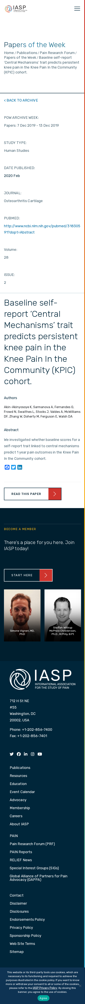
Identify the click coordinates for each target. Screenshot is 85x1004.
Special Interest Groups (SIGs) (34, 868)
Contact (17, 896)
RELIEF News (21, 860)
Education (18, 784)
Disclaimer (18, 904)
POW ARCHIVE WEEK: (21, 117)
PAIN (14, 836)
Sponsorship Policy (25, 936)
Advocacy (18, 800)
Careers (16, 816)
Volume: (10, 249)
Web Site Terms (22, 944)
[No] (80, 986)
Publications (20, 768)
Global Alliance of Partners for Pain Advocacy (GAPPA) (39, 878)
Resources (18, 776)
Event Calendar (22, 792)
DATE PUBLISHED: (19, 168)
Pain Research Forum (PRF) (32, 844)
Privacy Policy (21, 928)
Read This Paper (26, 494)
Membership (20, 808)
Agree (43, 998)
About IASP (19, 824)
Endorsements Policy (27, 920)
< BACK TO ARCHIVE (21, 100)
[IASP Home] (16, 8)
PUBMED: (12, 218)
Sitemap (17, 952)
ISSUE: (9, 275)
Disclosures (19, 912)
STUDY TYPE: (15, 143)
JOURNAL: (12, 193)
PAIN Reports (21, 852)
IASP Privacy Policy (45, 988)
